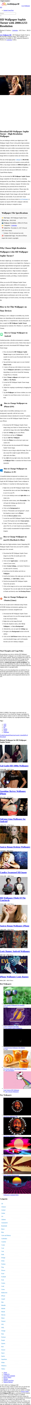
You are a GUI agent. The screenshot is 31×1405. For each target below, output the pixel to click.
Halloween (4, 1292)
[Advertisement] (15, 58)
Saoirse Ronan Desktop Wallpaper (15, 847)
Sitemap (5, 1379)
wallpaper (18, 159)
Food (2, 1273)
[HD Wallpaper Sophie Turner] (15, 85)
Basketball (4, 1226)
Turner (5, 730)
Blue (2, 1232)
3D (2, 1203)
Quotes (3, 1343)
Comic (3, 1245)
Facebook (6, 735)
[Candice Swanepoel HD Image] (14, 868)
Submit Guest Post (8, 10)
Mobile (3, 1308)
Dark (2, 1254)
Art (2, 1216)
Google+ (17, 735)
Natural (3, 1321)
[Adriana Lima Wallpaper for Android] (14, 815)
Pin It (26, 735)
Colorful (3, 1242)
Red (2, 1346)
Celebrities (15, 30)
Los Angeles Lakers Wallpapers (13, 1028)
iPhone (3, 1296)
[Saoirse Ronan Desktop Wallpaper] (14, 843)
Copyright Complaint (9, 1375)
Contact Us (6, 1374)
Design (3, 1257)
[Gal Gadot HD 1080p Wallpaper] (14, 762)
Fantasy (3, 1264)
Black (2, 1229)
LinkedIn (22, 735)
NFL (2, 1324)
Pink (2, 1334)
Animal (3, 1210)
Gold (2, 1286)
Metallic (3, 1305)
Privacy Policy (7, 1377)
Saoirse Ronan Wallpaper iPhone (14, 926)
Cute (2, 1251)
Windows (3, 1365)
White (3, 1362)
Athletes (3, 1219)
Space (3, 1353)
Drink (2, 1261)
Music (3, 1318)
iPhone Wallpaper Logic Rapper (14, 977)
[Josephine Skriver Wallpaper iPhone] (14, 787)
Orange (3, 1330)
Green (3, 1289)
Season (3, 1350)
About (5, 1372)
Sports (3, 1356)
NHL (2, 1327)
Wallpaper (6, 732)
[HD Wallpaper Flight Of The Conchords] (14, 894)
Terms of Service (8, 1382)
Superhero (4, 1359)
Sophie (5, 729)
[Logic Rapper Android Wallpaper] (14, 947)
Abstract (3, 1207)
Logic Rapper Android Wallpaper (15, 951)
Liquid (3, 1299)
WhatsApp (12, 735)
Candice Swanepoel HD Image (13, 872)
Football (3, 1276)
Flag (2, 1267)
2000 (4, 726)
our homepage (24, 199)
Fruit (2, 1280)
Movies (3, 1315)
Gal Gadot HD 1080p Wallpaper (14, 766)
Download (3, 736)
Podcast (3, 1337)
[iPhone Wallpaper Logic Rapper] (14, 973)
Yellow (3, 1369)
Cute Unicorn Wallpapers (12, 1091)
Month (3, 1311)
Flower (3, 1270)
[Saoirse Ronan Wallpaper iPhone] (14, 922)
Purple (3, 1340)
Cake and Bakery (9, 1070)
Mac (2, 1302)
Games (3, 1283)
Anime (3, 1213)
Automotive (4, 1222)
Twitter (2, 735)
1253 (4, 724)
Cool (6, 1007)
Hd (4, 727)
